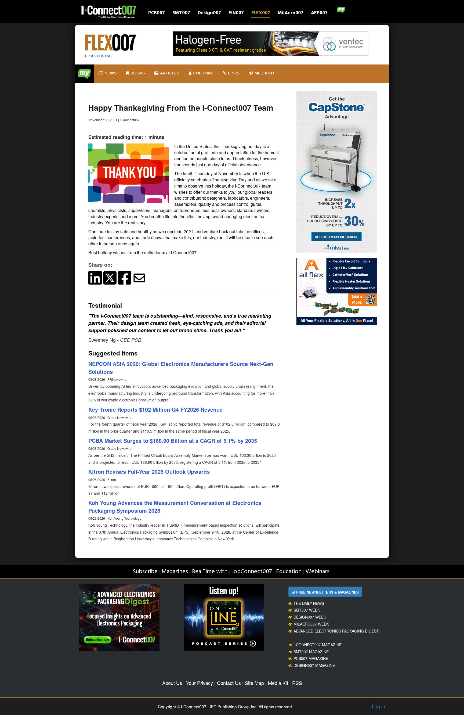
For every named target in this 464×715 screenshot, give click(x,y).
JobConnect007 (251, 571)
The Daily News (308, 603)
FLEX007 (260, 13)
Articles (169, 73)
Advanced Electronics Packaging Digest (336, 631)
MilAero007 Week (311, 624)
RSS (297, 682)
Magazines (175, 571)
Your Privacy (199, 682)
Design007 (209, 13)
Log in (378, 706)
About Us (172, 682)
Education (289, 571)
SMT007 (181, 13)
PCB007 (156, 13)
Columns (203, 73)
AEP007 (319, 13)
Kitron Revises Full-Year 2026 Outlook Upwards (149, 471)
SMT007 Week (306, 610)
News (110, 73)
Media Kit (278, 682)
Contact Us (229, 682)
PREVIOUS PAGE (100, 55)
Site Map (254, 682)
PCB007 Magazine (310, 658)
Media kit (265, 73)
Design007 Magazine (314, 665)
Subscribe (145, 571)
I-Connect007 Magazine (317, 644)
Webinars (317, 571)
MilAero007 (290, 13)
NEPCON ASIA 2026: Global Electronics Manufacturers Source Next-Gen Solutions (180, 367)
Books (137, 73)
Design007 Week (309, 617)
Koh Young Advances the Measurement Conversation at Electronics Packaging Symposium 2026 (174, 506)
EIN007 (236, 13)
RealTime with (209, 571)
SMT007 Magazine (311, 651)
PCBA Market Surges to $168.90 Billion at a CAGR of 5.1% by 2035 (172, 440)
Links (234, 73)
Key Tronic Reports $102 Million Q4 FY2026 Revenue (155, 409)
